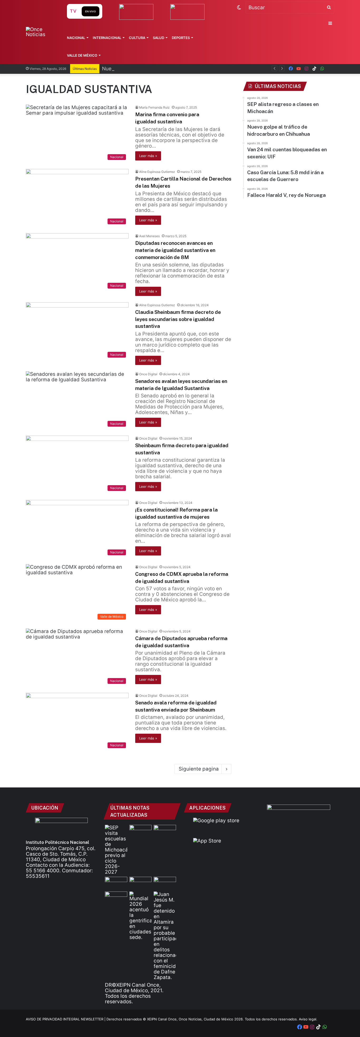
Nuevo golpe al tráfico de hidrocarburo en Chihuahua (164, 69)
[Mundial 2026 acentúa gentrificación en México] (140, 916)
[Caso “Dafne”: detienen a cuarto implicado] (165, 936)
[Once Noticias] (41, 32)
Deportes (181, 38)
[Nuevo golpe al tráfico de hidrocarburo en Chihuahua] (116, 883)
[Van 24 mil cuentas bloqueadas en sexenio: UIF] (140, 883)
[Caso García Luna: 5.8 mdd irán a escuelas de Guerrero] (165, 883)
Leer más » (148, 156)
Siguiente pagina (199, 769)
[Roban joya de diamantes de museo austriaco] (140, 831)
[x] (330, 68)
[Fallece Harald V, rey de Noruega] (116, 898)
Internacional (107, 38)
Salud (158, 38)
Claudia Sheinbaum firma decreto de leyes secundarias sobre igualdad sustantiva (178, 319)
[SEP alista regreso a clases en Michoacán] (116, 850)
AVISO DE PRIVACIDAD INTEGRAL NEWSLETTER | (66, 1019)
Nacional (76, 38)
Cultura (137, 38)
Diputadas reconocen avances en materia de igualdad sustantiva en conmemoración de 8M (175, 250)
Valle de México (82, 55)
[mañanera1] (165, 831)
